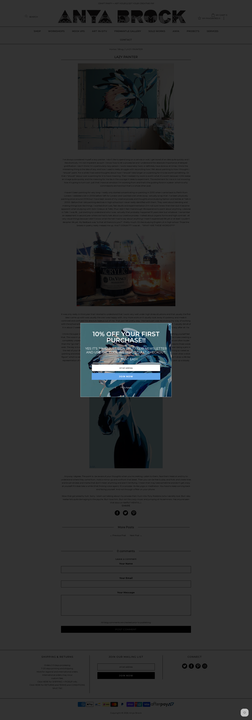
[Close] (169, 324)
